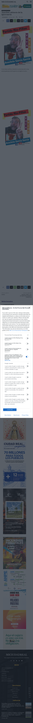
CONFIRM (10, 409)
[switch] (27, 338)
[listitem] (16, 335)
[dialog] (16, 361)
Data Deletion (8, 415)
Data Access (16, 415)
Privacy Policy (25, 415)
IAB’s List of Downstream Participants (18, 330)
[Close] (30, 308)
